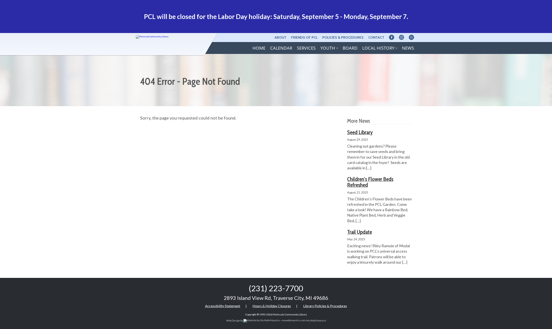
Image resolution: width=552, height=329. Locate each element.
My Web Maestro (316, 320)
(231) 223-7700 (276, 288)
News (408, 48)
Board (350, 48)
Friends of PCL (304, 37)
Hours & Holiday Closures (271, 306)
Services (306, 48)
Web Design (233, 320)
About (280, 37)
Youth (327, 48)
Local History (378, 48)
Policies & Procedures (343, 37)
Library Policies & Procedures (325, 306)
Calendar (281, 48)
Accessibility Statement (222, 306)
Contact (376, 37)
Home (258, 48)
